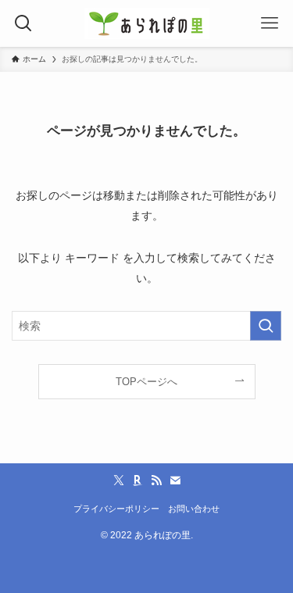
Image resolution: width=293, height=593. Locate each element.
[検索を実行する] (265, 326)
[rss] (156, 480)
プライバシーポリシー (116, 508)
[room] (137, 480)
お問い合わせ (194, 508)
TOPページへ (146, 382)
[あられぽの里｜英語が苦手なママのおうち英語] (146, 23)
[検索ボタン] (23, 23)
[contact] (175, 480)
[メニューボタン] (269, 23)
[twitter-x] (119, 480)
